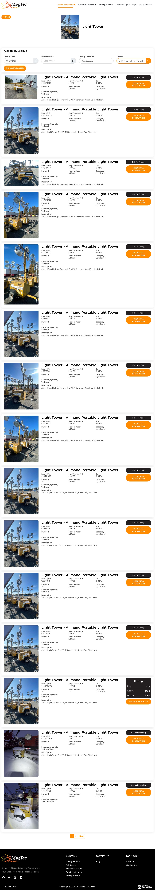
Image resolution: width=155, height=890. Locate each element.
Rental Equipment (66, 4)
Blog (98, 861)
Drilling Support (73, 861)
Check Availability (15, 68)
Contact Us (131, 865)
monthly (130, 695)
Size (97, 81)
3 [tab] (22, 101)
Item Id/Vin (46, 81)
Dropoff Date (47, 56)
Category (100, 86)
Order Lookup (145, 4)
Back (7, 17)
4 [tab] (23, 101)
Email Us (130, 861)
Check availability (138, 702)
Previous (5, 87)
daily (129, 686)
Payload (45, 86)
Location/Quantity (49, 92)
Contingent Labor (74, 872)
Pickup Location (86, 56)
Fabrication (71, 865)
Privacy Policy (11, 886)
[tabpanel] (21, 87)
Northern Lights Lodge (126, 4)
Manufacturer (75, 86)
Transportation (106, 4)
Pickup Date (9, 56)
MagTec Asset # (76, 81)
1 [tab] (19, 101)
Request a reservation (138, 84)
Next (36, 87)
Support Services (86, 4)
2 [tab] (20, 101)
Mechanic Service (74, 868)
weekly (130, 691)
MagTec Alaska (88, 886)
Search (119, 56)
